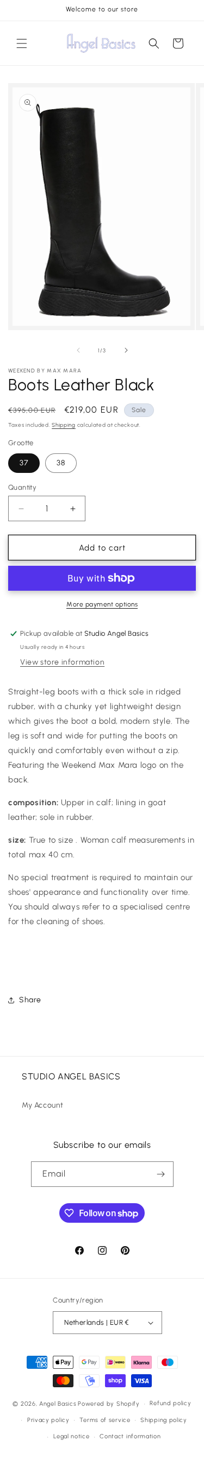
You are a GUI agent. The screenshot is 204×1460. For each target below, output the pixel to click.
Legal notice (71, 1436)
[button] (22, 43)
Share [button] (30, 999)
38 (61, 462)
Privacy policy (48, 1420)
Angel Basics (57, 1403)
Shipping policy (163, 1420)
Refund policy (170, 1403)
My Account (43, 1105)
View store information (62, 662)
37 (24, 462)
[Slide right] (126, 350)
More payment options (102, 604)
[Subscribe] (161, 1174)
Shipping (64, 424)
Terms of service (104, 1420)
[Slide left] (78, 350)
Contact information (130, 1436)
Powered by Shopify (109, 1403)
